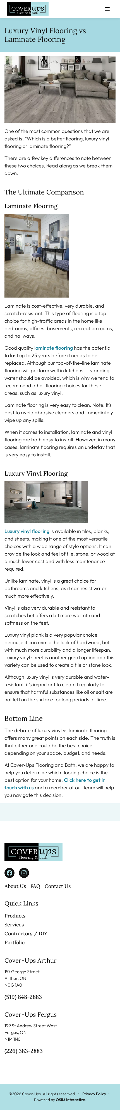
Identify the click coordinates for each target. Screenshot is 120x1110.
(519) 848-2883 (23, 996)
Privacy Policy (94, 1093)
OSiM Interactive (70, 1099)
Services (14, 924)
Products (14, 915)
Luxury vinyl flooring (26, 531)
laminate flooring (53, 348)
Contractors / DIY (25, 933)
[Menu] (107, 9)
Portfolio (14, 942)
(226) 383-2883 (23, 1050)
